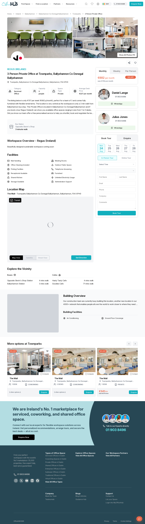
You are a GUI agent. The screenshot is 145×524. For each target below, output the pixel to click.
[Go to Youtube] (26, 480)
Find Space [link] (25, 4)
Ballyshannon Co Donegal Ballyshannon (53, 14)
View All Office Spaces (85, 456)
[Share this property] (129, 62)
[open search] (86, 4)
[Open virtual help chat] (139, 518)
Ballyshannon (30, 14)
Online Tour (126, 158)
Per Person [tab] (130, 71)
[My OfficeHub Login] (97, 4)
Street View (42, 258)
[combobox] (117, 164)
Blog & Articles (81, 496)
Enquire (44, 392)
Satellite (29, 258)
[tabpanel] (117, 79)
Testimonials (49, 499)
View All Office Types (53, 482)
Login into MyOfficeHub (114, 503)
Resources (70, 4)
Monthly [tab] (103, 71)
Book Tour (117, 213)
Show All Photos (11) (127, 55)
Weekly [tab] (116, 71)
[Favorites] (92, 4)
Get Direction (81, 258)
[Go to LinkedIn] (32, 480)
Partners (57, 4)
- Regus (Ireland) (45, 140)
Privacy (106, 521)
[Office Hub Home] (10, 4)
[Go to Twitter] (21, 480)
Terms (115, 521)
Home (9, 14)
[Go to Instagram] (16, 480)
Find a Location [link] (42, 4)
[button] (72, 37)
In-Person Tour (107, 158)
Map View (16, 258)
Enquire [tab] (127, 138)
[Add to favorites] (135, 62)
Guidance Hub (81, 499)
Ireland (18, 14)
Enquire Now (136, 4)
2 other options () (15, 392)
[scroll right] (135, 344)
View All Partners (113, 456)
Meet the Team (51, 496)
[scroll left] (128, 344)
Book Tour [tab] (106, 138)
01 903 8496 (120, 97)
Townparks (76, 14)
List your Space (111, 499)
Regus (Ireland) (16, 69)
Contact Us (110, 496)
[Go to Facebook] (37, 480)
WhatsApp (118, 104)
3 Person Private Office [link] (93, 14)
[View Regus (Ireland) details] (17, 57)
